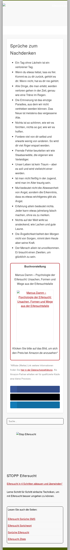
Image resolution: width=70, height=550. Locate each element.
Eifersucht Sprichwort (20, 525)
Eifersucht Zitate (17, 539)
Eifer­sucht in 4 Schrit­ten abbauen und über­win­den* (35, 483)
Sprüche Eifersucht (18, 532)
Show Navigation (54, 30)
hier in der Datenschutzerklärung (36, 369)
